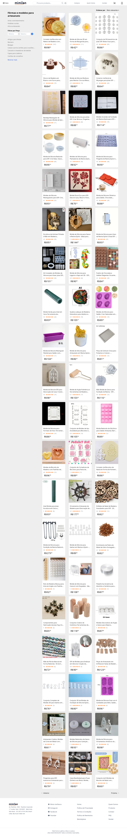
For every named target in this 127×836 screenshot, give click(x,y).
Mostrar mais (12, 60)
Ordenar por (100, 10)
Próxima (114, 793)
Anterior (46, 793)
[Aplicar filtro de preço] (32, 34)
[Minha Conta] (122, 3)
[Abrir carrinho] (114, 3)
